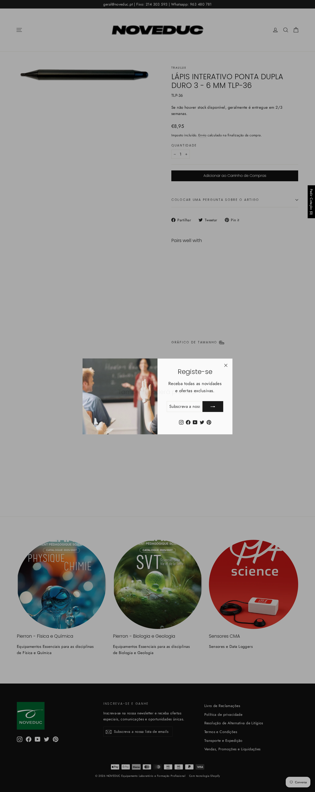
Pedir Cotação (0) (311, 202)
